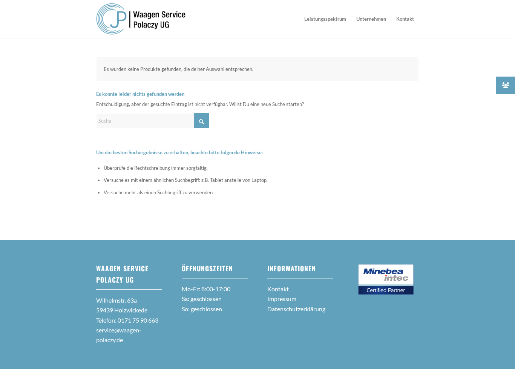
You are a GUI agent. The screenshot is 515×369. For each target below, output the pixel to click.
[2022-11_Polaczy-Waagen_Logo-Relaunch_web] (141, 19)
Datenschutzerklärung (296, 308)
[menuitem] (325, 19)
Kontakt (278, 288)
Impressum (281, 298)
